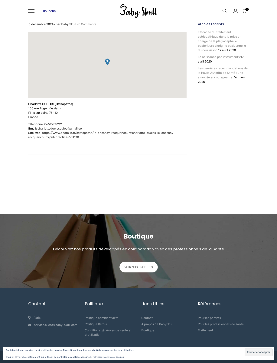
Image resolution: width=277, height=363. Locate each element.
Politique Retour (96, 324)
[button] (107, 62)
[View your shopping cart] (244, 11)
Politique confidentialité (101, 318)
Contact (147, 318)
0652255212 (53, 124)
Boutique (49, 11)
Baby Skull (68, 24)
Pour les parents (209, 318)
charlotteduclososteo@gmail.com (60, 128)
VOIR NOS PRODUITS (138, 267)
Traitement (205, 330)
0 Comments (87, 24)
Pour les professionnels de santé (221, 324)
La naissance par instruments (219, 57)
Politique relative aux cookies (108, 357)
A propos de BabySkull (157, 324)
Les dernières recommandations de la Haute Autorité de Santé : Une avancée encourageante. (223, 72)
